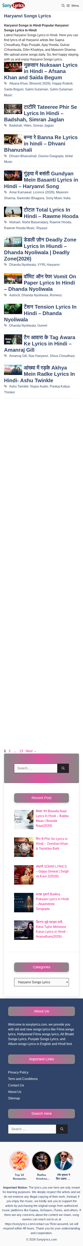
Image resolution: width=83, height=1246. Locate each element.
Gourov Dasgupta (50, 156)
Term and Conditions (23, 1079)
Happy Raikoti (62, 83)
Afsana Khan (18, 83)
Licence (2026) (43, 192)
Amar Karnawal (20, 192)
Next (31, 751)
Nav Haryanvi (38, 356)
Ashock (14, 295)
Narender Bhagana (30, 198)
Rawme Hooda (60, 222)
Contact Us (16, 1085)
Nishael (14, 222)
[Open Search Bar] (63, 5)
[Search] (63, 768)
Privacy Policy (18, 1072)
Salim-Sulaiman (36, 89)
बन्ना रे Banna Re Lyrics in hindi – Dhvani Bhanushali (41, 143)
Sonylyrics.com (46, 1239)
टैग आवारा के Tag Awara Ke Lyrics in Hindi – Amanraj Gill (39, 343)
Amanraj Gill (18, 356)
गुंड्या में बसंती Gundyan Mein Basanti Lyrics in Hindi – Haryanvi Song (41, 179)
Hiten (27, 125)
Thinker (9, 392)
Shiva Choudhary (62, 356)
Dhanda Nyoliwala (22, 264)
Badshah (15, 125)
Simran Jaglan (43, 125)
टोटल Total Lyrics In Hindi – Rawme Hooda (51, 213)
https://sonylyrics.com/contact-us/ (27, 1224)
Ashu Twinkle (19, 386)
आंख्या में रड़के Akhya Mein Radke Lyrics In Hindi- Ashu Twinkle (39, 374)
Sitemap (14, 1098)
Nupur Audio (39, 386)
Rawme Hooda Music (19, 228)
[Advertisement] (41, 574)
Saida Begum (14, 89)
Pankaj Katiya (60, 386)
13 (21, 751)
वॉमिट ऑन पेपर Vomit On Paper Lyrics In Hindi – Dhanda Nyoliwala (40, 282)
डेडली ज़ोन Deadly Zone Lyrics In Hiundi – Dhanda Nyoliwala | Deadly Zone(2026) (40, 249)
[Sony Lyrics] (13, 5)
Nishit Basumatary (35, 222)
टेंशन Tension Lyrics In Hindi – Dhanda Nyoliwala (40, 313)
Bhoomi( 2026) (40, 83)
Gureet (42, 325)
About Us (14, 1092)
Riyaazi (41, 228)
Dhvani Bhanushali (23, 156)
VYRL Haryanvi (48, 264)
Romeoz (56, 295)
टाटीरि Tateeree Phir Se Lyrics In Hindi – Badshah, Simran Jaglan (40, 113)
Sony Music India (58, 198)
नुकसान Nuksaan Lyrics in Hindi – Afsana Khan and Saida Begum (41, 71)
